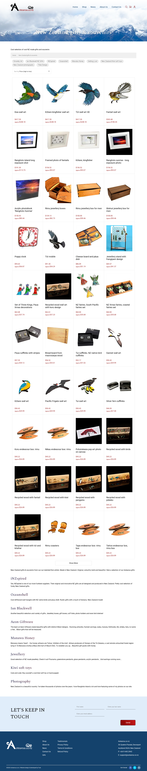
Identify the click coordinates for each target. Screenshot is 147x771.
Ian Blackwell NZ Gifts (35, 61)
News (93, 7)
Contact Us (116, 7)
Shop (84, 7)
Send (128, 723)
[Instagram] (139, 767)
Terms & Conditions (65, 748)
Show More (73, 563)
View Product (27, 93)
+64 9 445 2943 (126, 752)
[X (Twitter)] (134, 767)
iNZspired (51, 61)
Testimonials (62, 741)
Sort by (23, 71)
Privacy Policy (63, 745)
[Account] (134, 7)
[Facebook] (130, 767)
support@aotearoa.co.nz (129, 755)
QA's (44, 755)
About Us (104, 7)
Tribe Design (42, 65)
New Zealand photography (23, 65)
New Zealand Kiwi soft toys (111, 61)
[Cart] (127, 7)
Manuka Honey (78, 61)
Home (75, 7)
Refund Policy (63, 752)
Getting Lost (92, 61)
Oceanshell (63, 61)
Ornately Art (17, 61)
